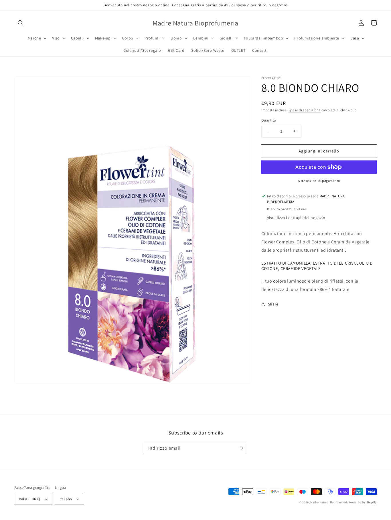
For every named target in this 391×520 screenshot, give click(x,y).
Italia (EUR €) (29, 499)
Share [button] (273, 304)
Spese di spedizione (305, 110)
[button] (20, 23)
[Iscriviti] (240, 448)
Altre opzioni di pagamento (319, 180)
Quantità (268, 120)
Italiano (66, 499)
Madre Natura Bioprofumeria (329, 502)
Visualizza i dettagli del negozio (296, 217)
